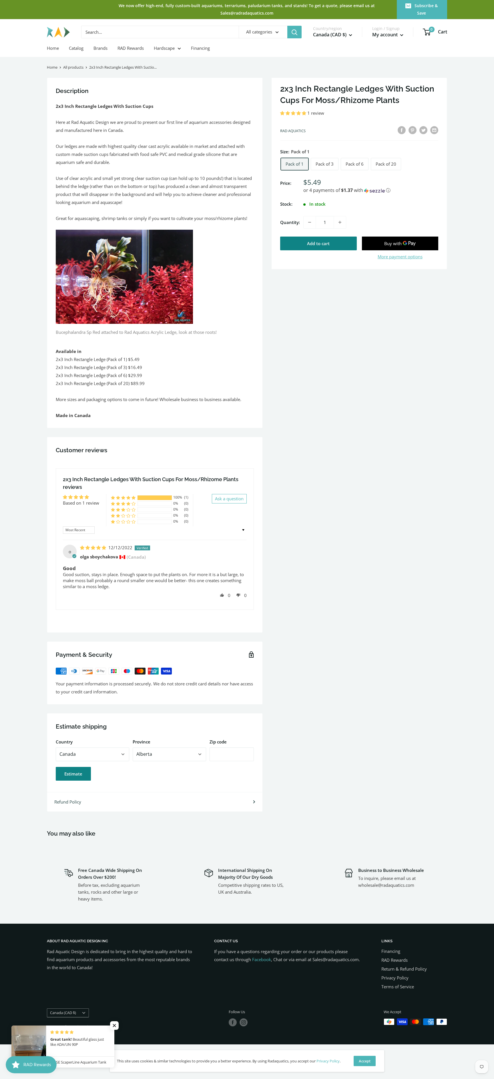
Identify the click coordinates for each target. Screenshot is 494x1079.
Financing (200, 48)
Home (53, 48)
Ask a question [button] (229, 498)
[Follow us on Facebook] (233, 1022)
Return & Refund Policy (404, 969)
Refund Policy (67, 802)
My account (385, 35)
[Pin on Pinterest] (413, 130)
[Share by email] (434, 130)
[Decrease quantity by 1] (310, 222)
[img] (93, 547)
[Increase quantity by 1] (340, 222)
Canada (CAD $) (63, 1012)
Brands (100, 48)
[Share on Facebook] (402, 130)
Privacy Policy (395, 978)
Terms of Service (397, 986)
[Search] (294, 32)
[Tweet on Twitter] (423, 130)
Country (64, 742)
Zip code (218, 742)
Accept (364, 1061)
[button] (293, 113)
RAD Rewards (130, 48)
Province (141, 742)
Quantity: (290, 222)
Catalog (76, 48)
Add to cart (318, 243)
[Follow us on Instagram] (244, 1022)
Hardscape (164, 48)
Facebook (261, 959)
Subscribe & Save (426, 9)
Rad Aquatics (293, 130)
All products (73, 67)
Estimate (73, 774)
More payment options (400, 256)
